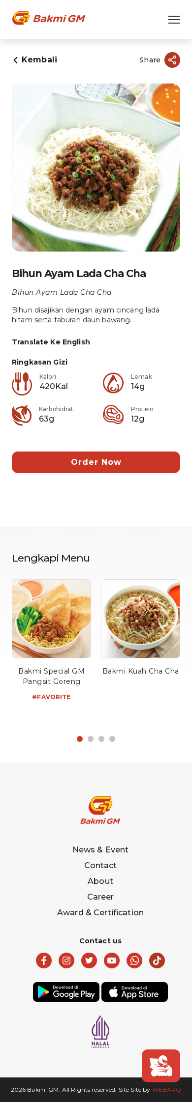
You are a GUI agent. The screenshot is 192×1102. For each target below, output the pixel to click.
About (100, 881)
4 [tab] (112, 739)
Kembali (39, 59)
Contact (100, 865)
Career (100, 897)
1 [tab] (80, 739)
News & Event (100, 849)
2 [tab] (91, 739)
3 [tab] (101, 739)
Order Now (96, 462)
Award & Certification (100, 912)
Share (149, 60)
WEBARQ (167, 1089)
